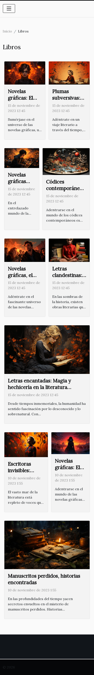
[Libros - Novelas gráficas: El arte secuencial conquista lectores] (24, 72)
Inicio (7, 31)
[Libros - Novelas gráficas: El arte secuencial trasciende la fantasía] (70, 443)
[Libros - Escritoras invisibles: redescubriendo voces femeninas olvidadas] (26, 444)
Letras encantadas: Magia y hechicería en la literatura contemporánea (39, 387)
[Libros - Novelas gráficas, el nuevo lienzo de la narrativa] (24, 250)
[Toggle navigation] (9, 8)
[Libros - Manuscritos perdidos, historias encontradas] (47, 544)
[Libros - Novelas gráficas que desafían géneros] (21, 158)
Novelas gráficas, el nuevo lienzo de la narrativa (24, 278)
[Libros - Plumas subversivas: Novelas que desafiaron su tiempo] (69, 72)
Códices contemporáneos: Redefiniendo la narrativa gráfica (66, 191)
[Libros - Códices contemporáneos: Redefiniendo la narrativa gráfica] (66, 161)
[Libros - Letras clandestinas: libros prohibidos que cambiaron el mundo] (69, 250)
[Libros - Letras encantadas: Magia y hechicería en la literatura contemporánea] (47, 349)
